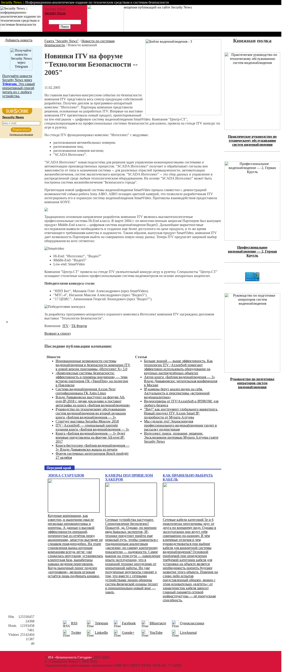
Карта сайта (267, 2)
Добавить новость (18, 40)
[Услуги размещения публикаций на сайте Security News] (105, 30)
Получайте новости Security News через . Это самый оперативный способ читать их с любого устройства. (18, 86)
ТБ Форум (79, 326)
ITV (66, 326)
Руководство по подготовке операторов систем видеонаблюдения (252, 383)
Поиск (224, 2)
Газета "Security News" (61, 41)
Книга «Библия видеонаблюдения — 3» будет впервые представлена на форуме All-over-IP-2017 (90, 437)
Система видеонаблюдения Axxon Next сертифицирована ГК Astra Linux (85, 391)
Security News (13, 117)
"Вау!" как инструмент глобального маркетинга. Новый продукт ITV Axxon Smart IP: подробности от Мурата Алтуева (181, 413)
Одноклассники (192, 623)
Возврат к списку (57, 333)
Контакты (243, 2)
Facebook (129, 623)
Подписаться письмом (21, 134)
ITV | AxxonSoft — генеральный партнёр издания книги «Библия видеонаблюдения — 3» (92, 427)
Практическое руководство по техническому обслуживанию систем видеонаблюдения (252, 140)
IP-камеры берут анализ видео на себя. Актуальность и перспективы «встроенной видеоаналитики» (177, 393)
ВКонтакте (158, 623)
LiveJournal (188, 632)
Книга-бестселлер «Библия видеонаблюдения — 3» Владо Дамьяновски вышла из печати (93, 447)
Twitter (76, 632)
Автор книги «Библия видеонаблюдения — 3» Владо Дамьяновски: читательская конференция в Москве (180, 381)
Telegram (101, 623)
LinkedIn (101, 632)
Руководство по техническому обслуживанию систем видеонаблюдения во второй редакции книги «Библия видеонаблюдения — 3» (91, 413)
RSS (74, 623)
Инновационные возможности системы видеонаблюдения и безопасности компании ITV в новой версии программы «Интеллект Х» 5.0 (93, 365)
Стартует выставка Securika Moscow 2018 (87, 421)
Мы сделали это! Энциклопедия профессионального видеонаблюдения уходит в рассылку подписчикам (180, 425)
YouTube (156, 632)
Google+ (128, 632)
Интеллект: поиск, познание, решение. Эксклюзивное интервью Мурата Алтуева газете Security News (181, 437)
